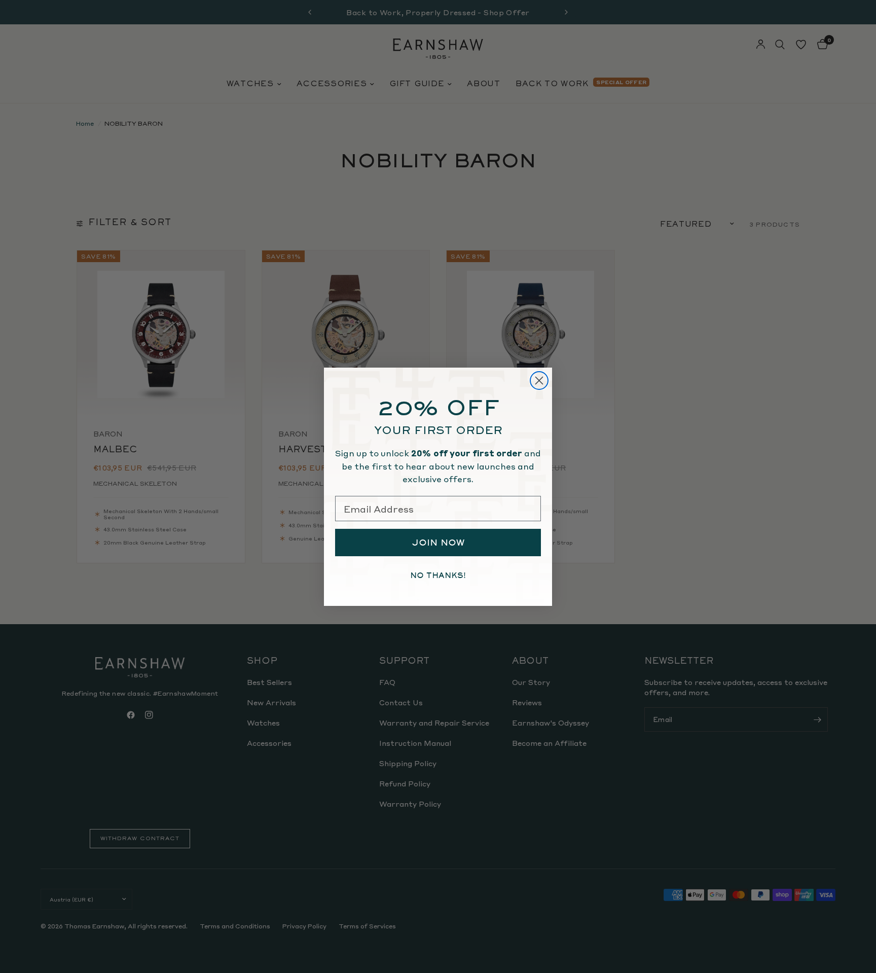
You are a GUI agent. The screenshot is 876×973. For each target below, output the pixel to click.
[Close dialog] (539, 380)
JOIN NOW (438, 542)
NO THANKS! (438, 575)
